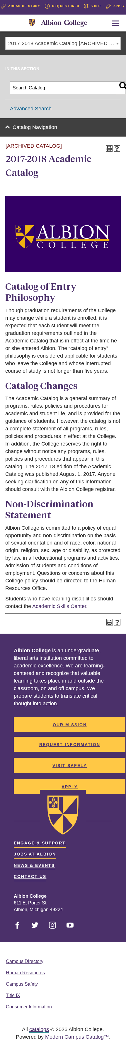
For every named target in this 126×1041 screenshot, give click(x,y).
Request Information (69, 744)
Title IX (13, 995)
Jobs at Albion (35, 854)
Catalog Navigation (35, 127)
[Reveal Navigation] (115, 23)
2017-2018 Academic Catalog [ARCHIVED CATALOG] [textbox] (64, 43)
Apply (119, 6)
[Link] (58, 23)
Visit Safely (69, 765)
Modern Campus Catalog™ (77, 1037)
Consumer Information (29, 1006)
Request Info (65, 6)
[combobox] (63, 43)
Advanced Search (31, 109)
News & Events (34, 865)
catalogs (39, 1029)
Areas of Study (24, 6)
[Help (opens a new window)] (117, 148)
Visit (96, 6)
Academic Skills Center (59, 606)
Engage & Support (40, 843)
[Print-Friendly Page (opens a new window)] (109, 148)
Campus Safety (22, 984)
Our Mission (70, 724)
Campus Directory (24, 961)
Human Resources (25, 972)
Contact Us (30, 876)
